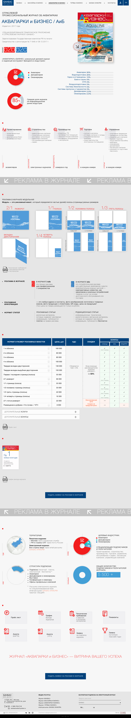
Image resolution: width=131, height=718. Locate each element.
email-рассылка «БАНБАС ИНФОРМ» (50, 707)
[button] (65, 495)
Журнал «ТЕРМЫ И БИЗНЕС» (48, 705)
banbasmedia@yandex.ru (18, 708)
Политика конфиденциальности (48, 712)
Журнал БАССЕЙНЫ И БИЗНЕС (49, 700)
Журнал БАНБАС (44, 698)
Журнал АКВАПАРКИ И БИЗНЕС (49, 703)
